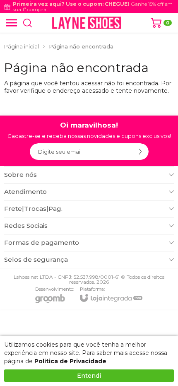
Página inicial (21, 46)
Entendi (89, 375)
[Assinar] (140, 151)
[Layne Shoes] (86, 23)
